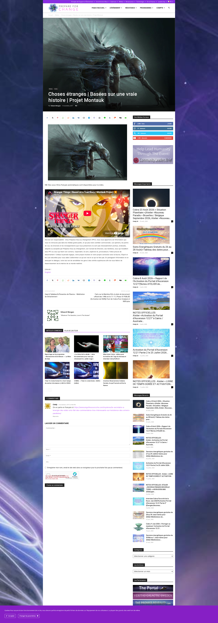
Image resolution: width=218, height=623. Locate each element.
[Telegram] (89, 118)
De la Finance (151, 2)
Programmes (145, 8)
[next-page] (49, 390)
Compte (159, 8)
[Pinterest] (57, 118)
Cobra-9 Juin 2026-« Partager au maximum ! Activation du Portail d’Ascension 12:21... (158, 526)
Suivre (169, 128)
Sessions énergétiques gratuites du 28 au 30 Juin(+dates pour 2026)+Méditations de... (159, 514)
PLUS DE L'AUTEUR (71, 331)
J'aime (170, 124)
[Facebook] (47, 118)
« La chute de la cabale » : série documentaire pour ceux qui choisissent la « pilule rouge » (84, 356)
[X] (52, 118)
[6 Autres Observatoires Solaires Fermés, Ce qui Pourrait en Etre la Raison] (116, 370)
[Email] (83, 118)
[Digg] (120, 118)
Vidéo (55, 89)
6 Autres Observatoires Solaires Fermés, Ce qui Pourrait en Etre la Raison (114, 383)
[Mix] (115, 118)
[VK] (78, 118)
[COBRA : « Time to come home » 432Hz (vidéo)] (87, 370)
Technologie (140, 2)
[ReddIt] (68, 118)
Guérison (113, 2)
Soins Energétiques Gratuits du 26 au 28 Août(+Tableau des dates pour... (152, 248)
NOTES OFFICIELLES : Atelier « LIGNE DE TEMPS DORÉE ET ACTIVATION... (153, 382)
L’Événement (115, 8)
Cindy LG (135, 221)
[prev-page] (46, 390)
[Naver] (125, 118)
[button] (169, 8)
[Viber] (94, 118)
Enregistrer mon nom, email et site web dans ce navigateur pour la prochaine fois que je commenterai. (85, 467)
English (48, 272)
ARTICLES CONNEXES (54, 331)
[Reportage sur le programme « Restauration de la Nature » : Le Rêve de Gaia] (58, 343)
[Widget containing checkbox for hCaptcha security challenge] (62, 475)
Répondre (55, 416)
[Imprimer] (99, 118)
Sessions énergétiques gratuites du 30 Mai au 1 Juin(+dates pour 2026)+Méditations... (159, 537)
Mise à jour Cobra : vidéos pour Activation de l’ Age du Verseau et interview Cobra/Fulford (114, 356)
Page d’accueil (98, 8)
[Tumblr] (110, 118)
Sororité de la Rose (102, 2)
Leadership (161, 2)
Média (121, 2)
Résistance (130, 8)
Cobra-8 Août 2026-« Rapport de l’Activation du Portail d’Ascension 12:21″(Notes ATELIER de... (150, 281)
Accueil (50, 15)
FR (170, 2)
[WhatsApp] (63, 118)
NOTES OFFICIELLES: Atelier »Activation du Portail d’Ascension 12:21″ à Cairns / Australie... (148, 317)
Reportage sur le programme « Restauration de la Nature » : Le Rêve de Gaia (58, 356)
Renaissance (130, 2)
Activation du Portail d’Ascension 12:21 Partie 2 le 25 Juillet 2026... (150, 351)
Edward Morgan (56, 106)
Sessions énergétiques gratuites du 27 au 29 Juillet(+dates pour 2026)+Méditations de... (159, 454)
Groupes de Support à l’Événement (82, 2)
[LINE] (104, 118)
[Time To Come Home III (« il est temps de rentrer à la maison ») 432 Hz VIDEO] (58, 370)
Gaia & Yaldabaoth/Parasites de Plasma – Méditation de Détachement (65, 295)
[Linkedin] (73, 118)
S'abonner (168, 138)
